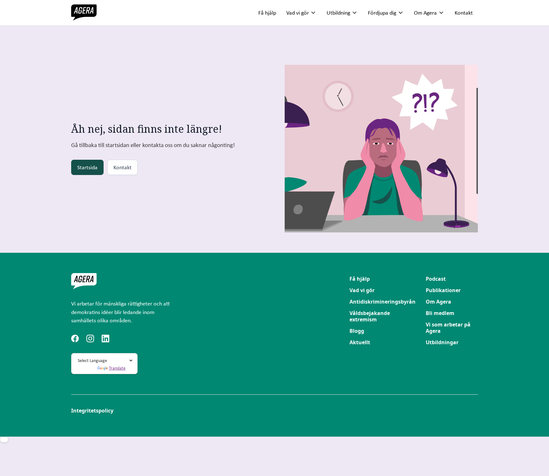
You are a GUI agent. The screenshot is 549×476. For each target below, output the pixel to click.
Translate (117, 368)
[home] (84, 12)
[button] (301, 13)
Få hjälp (267, 12)
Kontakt (464, 12)
